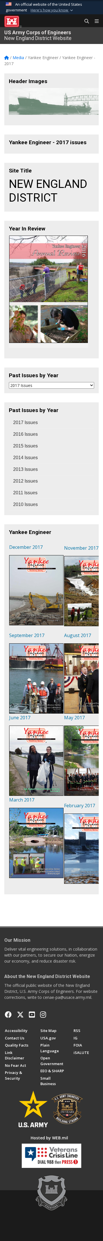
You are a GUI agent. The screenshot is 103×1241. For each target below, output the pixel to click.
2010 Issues (25, 504)
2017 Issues (25, 422)
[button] (52, 10)
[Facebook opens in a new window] (8, 1014)
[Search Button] (84, 21)
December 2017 (26, 547)
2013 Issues (25, 469)
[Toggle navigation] (94, 21)
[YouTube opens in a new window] (32, 1014)
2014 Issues (25, 457)
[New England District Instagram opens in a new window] (43, 1014)
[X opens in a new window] (20, 1014)
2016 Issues (25, 434)
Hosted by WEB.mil (49, 1137)
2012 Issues (25, 481)
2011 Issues (25, 492)
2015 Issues (25, 445)
